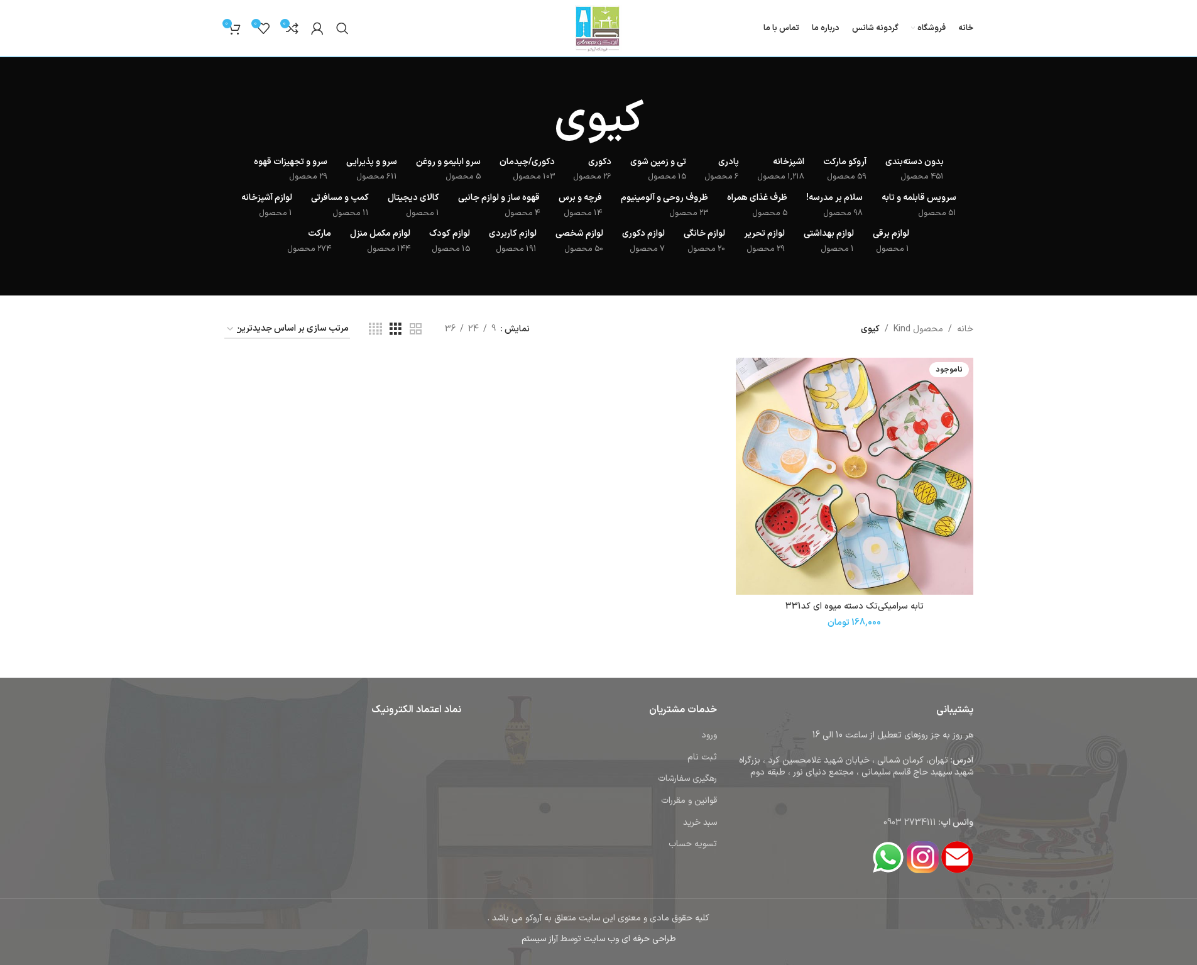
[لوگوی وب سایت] (598, 28)
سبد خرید (700, 822)
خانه (965, 329)
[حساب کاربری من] (317, 28)
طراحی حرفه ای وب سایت (630, 939)
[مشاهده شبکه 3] (396, 329)
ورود (709, 735)
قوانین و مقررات (689, 800)
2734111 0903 (909, 822)
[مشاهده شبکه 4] (375, 329)
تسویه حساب (693, 844)
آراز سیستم (540, 939)
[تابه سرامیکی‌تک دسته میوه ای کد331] (854, 476)
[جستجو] (342, 28)
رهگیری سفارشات (687, 778)
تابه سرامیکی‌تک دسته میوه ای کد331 (854, 606)
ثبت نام (702, 757)
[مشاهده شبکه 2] (416, 329)
